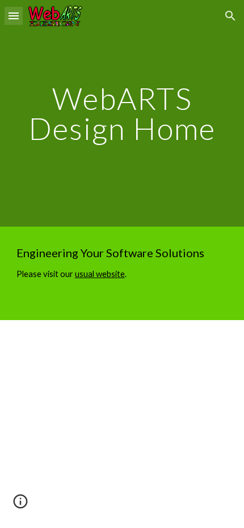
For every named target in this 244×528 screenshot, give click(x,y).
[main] (122, 113)
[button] (13, 15)
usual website (100, 274)
